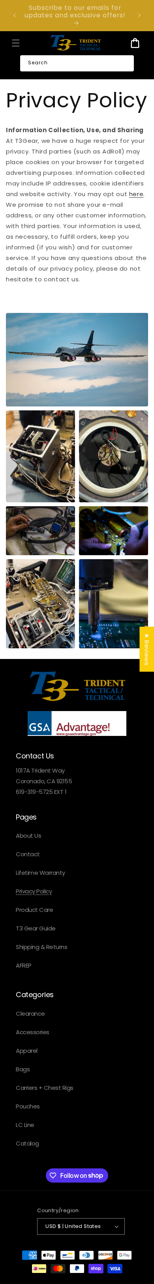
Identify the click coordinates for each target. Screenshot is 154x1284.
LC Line (25, 1125)
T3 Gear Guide (36, 928)
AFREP (24, 965)
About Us (28, 835)
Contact (28, 854)
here (136, 194)
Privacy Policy (34, 891)
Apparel (27, 1050)
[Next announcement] (139, 15)
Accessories (32, 1032)
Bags (23, 1069)
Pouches (28, 1106)
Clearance (30, 1013)
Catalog (27, 1143)
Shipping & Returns (41, 947)
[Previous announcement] (14, 15)
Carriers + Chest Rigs (44, 1088)
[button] (15, 43)
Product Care (34, 910)
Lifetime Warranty (40, 872)
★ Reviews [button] (147, 649)
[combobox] (77, 63)
